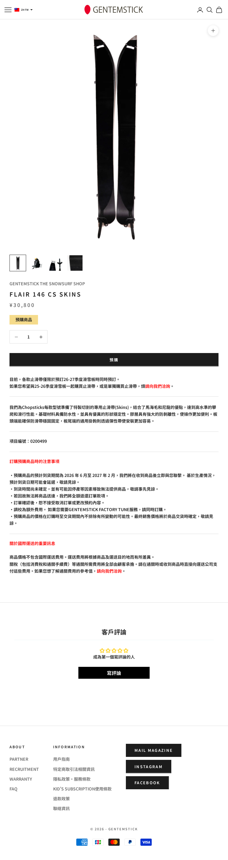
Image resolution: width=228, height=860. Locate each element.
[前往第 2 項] (36, 263)
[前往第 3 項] (56, 263)
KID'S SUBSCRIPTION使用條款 (82, 789)
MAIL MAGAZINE (153, 750)
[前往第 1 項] (18, 263)
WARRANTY (21, 779)
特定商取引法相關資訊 (74, 769)
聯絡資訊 (61, 808)
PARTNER (19, 759)
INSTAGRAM (148, 766)
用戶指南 (61, 759)
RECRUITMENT (24, 769)
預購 (114, 360)
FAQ (14, 789)
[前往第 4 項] (74, 263)
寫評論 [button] (114, 672)
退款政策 (61, 798)
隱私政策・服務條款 (72, 779)
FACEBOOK (147, 782)
